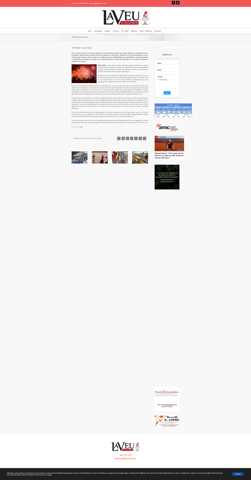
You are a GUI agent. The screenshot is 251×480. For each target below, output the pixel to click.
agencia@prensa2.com (98, 3)
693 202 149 (125, 455)
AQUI (141, 473)
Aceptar (238, 474)
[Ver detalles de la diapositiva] (167, 177)
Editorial (81, 127)
